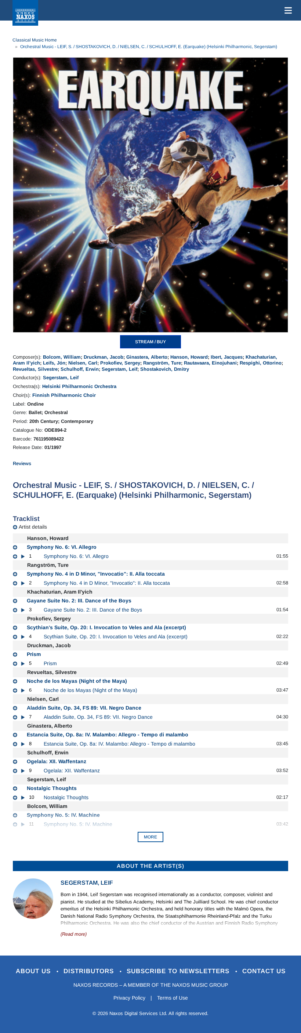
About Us (34, 971)
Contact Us (264, 971)
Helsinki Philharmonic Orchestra (79, 386)
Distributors (90, 971)
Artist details (33, 527)
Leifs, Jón (54, 363)
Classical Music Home (34, 40)
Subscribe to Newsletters (179, 971)
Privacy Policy (129, 998)
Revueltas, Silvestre (35, 369)
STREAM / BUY (150, 341)
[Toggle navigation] (287, 10)
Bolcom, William (62, 357)
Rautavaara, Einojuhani (210, 363)
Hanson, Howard (189, 357)
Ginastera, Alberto (146, 357)
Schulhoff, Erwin (80, 369)
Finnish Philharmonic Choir (64, 395)
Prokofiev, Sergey (120, 363)
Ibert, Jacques (227, 357)
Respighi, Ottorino (261, 363)
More (150, 837)
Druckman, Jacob (103, 357)
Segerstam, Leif (119, 369)
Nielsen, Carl (82, 363)
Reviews (22, 463)
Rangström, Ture (162, 363)
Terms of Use (172, 998)
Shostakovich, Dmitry (164, 369)
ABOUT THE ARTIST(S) (150, 866)
